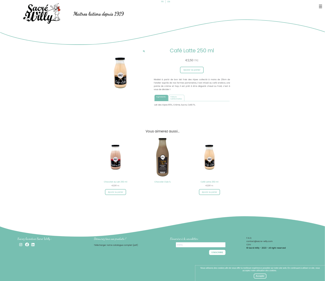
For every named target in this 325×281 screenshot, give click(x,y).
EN (168, 1)
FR (162, 1)
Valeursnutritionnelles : (176, 98)
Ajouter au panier (191, 69)
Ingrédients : (161, 97)
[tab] (161, 98)
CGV (248, 244)
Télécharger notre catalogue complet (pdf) (116, 245)
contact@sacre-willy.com (259, 241)
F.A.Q (248, 238)
